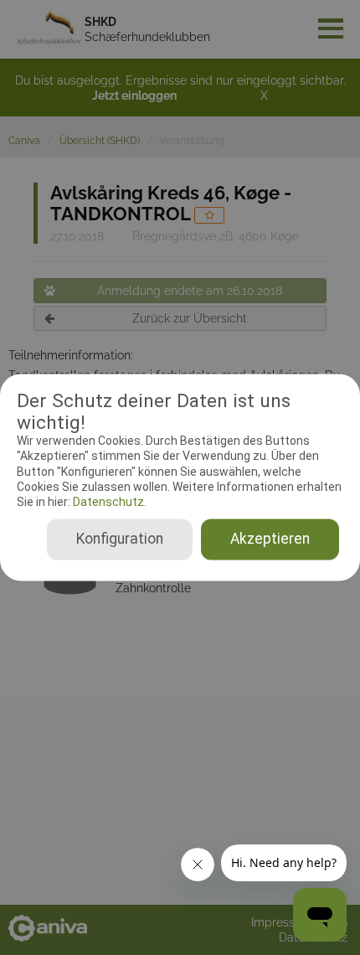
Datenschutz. (108, 501)
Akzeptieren (270, 539)
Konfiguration (119, 539)
